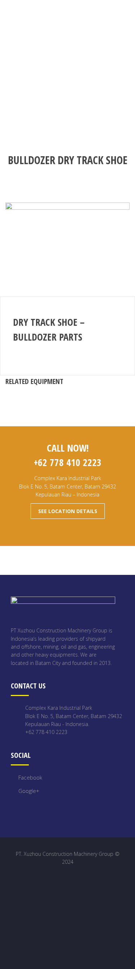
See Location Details (67, 511)
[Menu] (129, 14)
